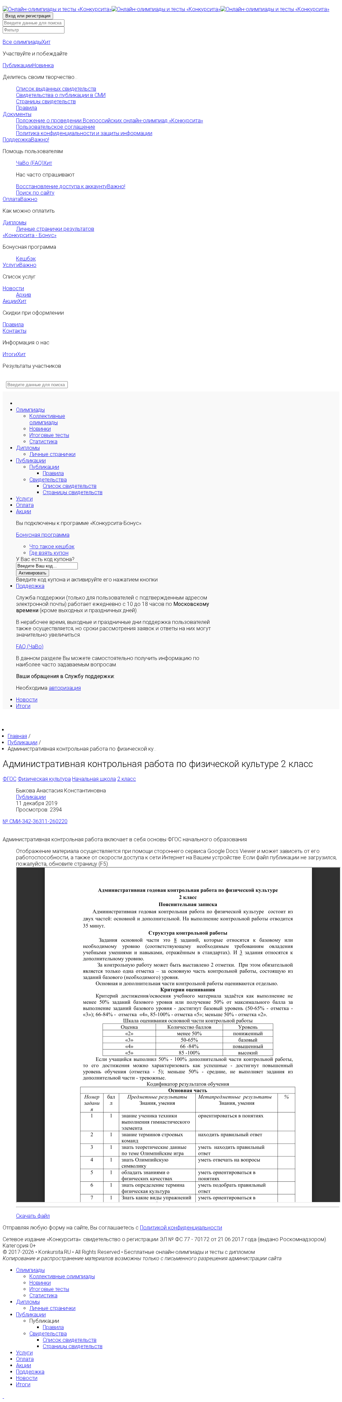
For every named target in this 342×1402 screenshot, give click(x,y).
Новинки (40, 429)
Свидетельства (48, 479)
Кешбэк (26, 258)
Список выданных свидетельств (56, 89)
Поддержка (26, 139)
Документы (17, 114)
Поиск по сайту (35, 193)
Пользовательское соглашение (55, 127)
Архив (23, 295)
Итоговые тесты (49, 435)
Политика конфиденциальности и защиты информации (84, 133)
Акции (14, 301)
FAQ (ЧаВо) (29, 646)
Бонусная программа (42, 535)
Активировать (32, 572)
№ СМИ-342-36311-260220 (35, 821)
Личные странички (52, 454)
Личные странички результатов (55, 229)
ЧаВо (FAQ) (34, 163)
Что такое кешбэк (51, 546)
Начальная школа (94, 779)
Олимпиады (30, 410)
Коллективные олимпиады (47, 419)
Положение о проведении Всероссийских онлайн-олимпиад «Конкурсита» (109, 120)
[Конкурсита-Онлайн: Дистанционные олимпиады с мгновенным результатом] (166, 9)
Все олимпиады (26, 42)
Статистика (43, 441)
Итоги (14, 354)
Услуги (19, 265)
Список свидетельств (70, 486)
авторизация (65, 688)
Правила (26, 108)
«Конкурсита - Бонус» (29, 235)
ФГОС (9, 779)
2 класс (126, 779)
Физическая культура (44, 779)
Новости (13, 288)
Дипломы (14, 222)
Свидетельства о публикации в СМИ (61, 95)
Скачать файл (33, 1216)
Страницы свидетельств (46, 101)
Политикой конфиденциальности (181, 1227)
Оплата (20, 199)
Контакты (14, 331)
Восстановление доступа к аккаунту (70, 186)
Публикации (28, 65)
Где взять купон (48, 553)
